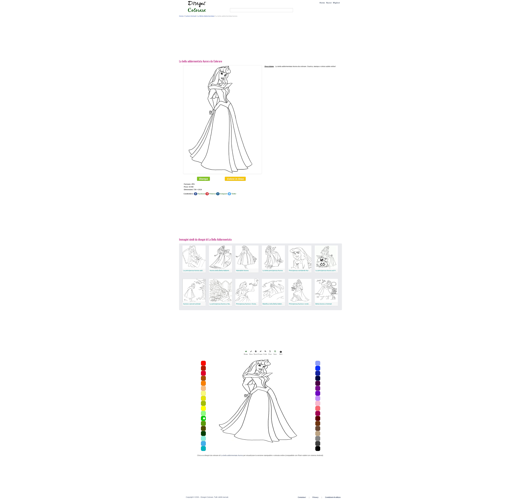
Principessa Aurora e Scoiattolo (247, 304)
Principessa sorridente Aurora (300, 271)
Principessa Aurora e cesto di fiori (301, 304)
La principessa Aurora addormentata (196, 271)
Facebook (201, 194)
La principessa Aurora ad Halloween (328, 271)
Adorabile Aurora (242, 271)
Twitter (233, 194)
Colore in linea (235, 179)
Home (322, 3)
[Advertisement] (260, 39)
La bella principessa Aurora (273, 271)
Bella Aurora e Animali (323, 304)
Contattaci (302, 497)
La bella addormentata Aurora (232, 455)
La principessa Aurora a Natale (221, 304)
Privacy (315, 497)
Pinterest (212, 194)
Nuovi (329, 3)
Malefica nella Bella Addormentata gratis (277, 304)
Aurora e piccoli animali (192, 304)
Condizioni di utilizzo (333, 497)
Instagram (223, 194)
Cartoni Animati (190, 16)
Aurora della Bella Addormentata (222, 271)
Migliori (336, 3)
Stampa (203, 179)
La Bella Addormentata (205, 16)
